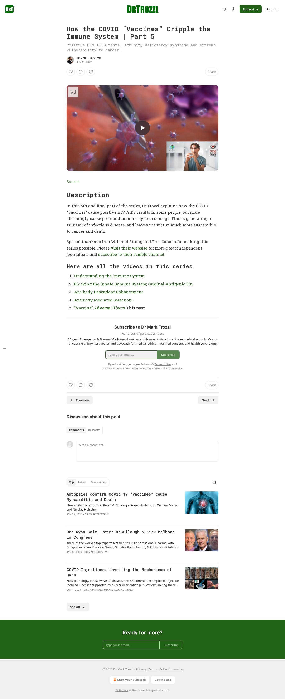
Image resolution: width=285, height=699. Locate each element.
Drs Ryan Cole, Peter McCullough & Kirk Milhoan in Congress (121, 534)
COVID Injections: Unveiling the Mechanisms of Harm (119, 572)
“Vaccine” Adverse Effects (99, 307)
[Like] (71, 72)
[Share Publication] (234, 9)
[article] (142, 507)
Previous (82, 400)
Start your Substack (131, 680)
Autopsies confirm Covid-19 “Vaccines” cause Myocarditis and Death (117, 496)
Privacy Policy (174, 368)
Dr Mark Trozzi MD (89, 57)
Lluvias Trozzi (123, 589)
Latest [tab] (82, 482)
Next (205, 400)
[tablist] (85, 430)
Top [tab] (71, 482)
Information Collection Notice (141, 368)
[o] (142, 127)
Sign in (272, 9)
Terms (152, 669)
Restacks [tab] (94, 430)
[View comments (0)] (81, 72)
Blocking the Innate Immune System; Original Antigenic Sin (133, 283)
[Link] (60, 195)
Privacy (141, 669)
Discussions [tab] (98, 482)
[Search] (224, 9)
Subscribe (250, 9)
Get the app (163, 680)
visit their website (129, 248)
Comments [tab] (76, 430)
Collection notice (171, 669)
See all (75, 607)
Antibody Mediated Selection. (103, 299)
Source (73, 181)
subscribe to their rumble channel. (131, 254)
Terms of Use (163, 364)
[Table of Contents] (5, 349)
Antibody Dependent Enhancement (108, 291)
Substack (122, 690)
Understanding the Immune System (109, 275)
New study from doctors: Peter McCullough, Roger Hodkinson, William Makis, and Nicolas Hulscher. (122, 507)
